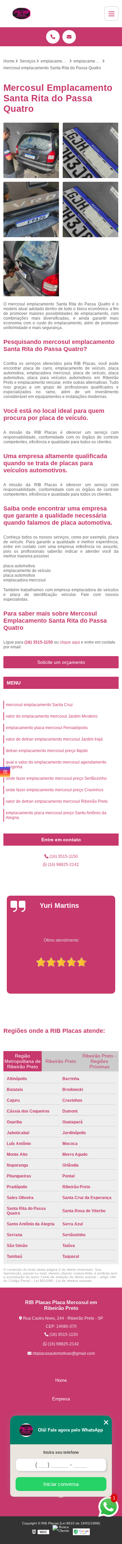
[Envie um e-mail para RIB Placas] (69, 37)
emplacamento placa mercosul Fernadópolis (47, 727)
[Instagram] (5, 772)
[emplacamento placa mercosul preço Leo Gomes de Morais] (31, 150)
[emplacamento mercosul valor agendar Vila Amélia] (91, 210)
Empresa (61, 1398)
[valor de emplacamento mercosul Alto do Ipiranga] (31, 210)
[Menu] (111, 13)
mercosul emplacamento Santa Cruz (39, 704)
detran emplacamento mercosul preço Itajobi (47, 750)
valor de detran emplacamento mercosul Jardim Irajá (54, 739)
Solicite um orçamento (61, 662)
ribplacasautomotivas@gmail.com (63, 1353)
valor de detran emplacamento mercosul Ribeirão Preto (57, 801)
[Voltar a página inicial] (21, 13)
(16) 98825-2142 (63, 864)
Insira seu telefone (61, 1452)
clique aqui (70, 642)
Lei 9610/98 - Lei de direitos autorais (63, 1280)
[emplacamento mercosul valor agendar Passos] (91, 150)
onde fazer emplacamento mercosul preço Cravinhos (54, 790)
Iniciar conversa (61, 1484)
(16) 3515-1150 (39, 642)
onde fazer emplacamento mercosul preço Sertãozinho (56, 778)
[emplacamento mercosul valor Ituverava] (31, 269)
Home (61, 1380)
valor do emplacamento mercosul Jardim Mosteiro (52, 716)
